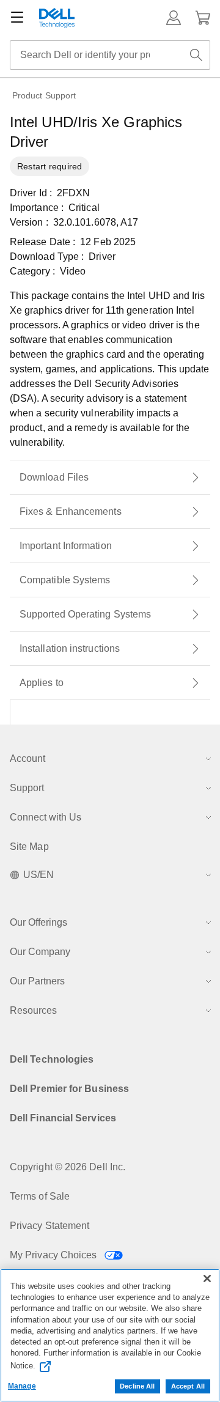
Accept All (188, 1386)
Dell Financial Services (63, 1118)
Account (27, 758)
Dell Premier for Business (69, 1088)
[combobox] (110, 55)
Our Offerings (38, 922)
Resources (33, 1010)
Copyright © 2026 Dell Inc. (67, 1167)
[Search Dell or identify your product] (196, 55)
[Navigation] (17, 18)
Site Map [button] (29, 846)
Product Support (44, 95)
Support (27, 788)
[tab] (110, 477)
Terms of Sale (40, 1196)
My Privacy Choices (55, 1255)
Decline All (137, 1386)
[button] (173, 17)
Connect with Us (45, 817)
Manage (22, 1386)
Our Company (40, 951)
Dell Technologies (52, 1059)
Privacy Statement (49, 1225)
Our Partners (37, 981)
